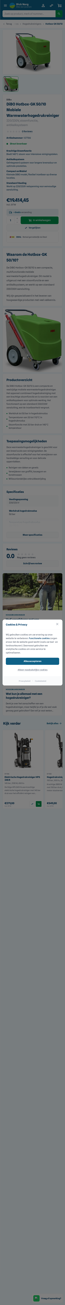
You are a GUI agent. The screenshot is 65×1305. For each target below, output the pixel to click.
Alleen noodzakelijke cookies (32, 670)
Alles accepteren (32, 661)
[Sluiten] (57, 624)
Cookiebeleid (40, 681)
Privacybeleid (24, 681)
